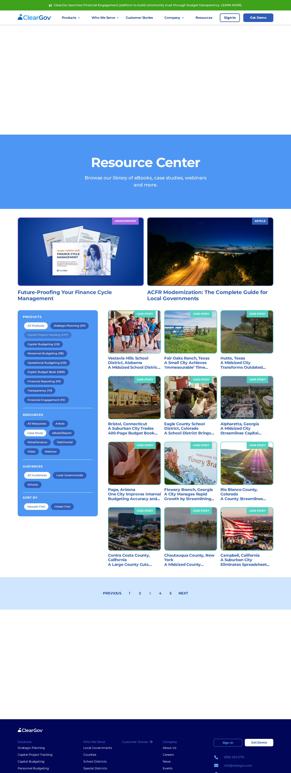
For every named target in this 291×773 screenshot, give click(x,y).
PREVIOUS (112, 593)
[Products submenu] (79, 18)
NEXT (183, 593)
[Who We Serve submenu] (117, 18)
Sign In (229, 18)
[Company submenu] (183, 18)
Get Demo (258, 18)
